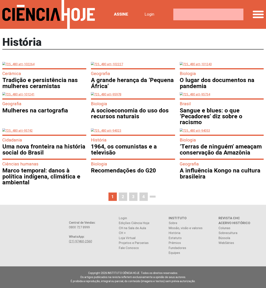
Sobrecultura (227, 233)
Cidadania (12, 139)
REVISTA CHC (229, 218)
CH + (122, 233)
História (99, 139)
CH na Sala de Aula (132, 228)
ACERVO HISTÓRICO (234, 223)
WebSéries (226, 243)
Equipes (174, 253)
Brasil (185, 103)
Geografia (100, 73)
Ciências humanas (20, 163)
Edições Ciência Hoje (134, 223)
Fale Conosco (129, 248)
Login (149, 14)
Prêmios (175, 243)
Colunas (224, 228)
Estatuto (175, 238)
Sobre (173, 223)
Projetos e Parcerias (134, 243)
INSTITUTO (178, 218)
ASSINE (121, 14)
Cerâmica (11, 73)
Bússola (224, 238)
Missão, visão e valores (186, 228)
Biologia (188, 73)
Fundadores (177, 248)
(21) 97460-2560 (80, 241)
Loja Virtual (127, 238)
